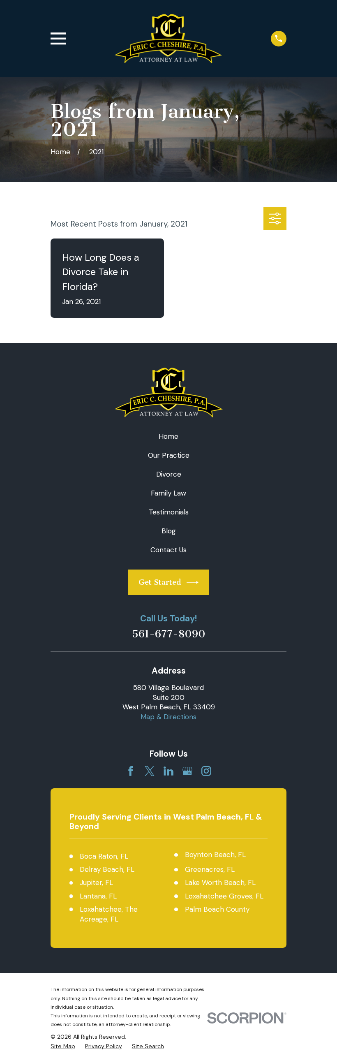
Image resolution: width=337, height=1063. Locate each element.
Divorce (168, 474)
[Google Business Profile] (187, 771)
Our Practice (168, 455)
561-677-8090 (168, 634)
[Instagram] (206, 771)
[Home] (168, 38)
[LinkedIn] (168, 771)
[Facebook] (131, 771)
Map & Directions (168, 716)
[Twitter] (150, 771)
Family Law (168, 493)
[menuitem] (63, 1046)
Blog (169, 530)
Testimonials (169, 511)
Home (168, 436)
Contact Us (168, 549)
